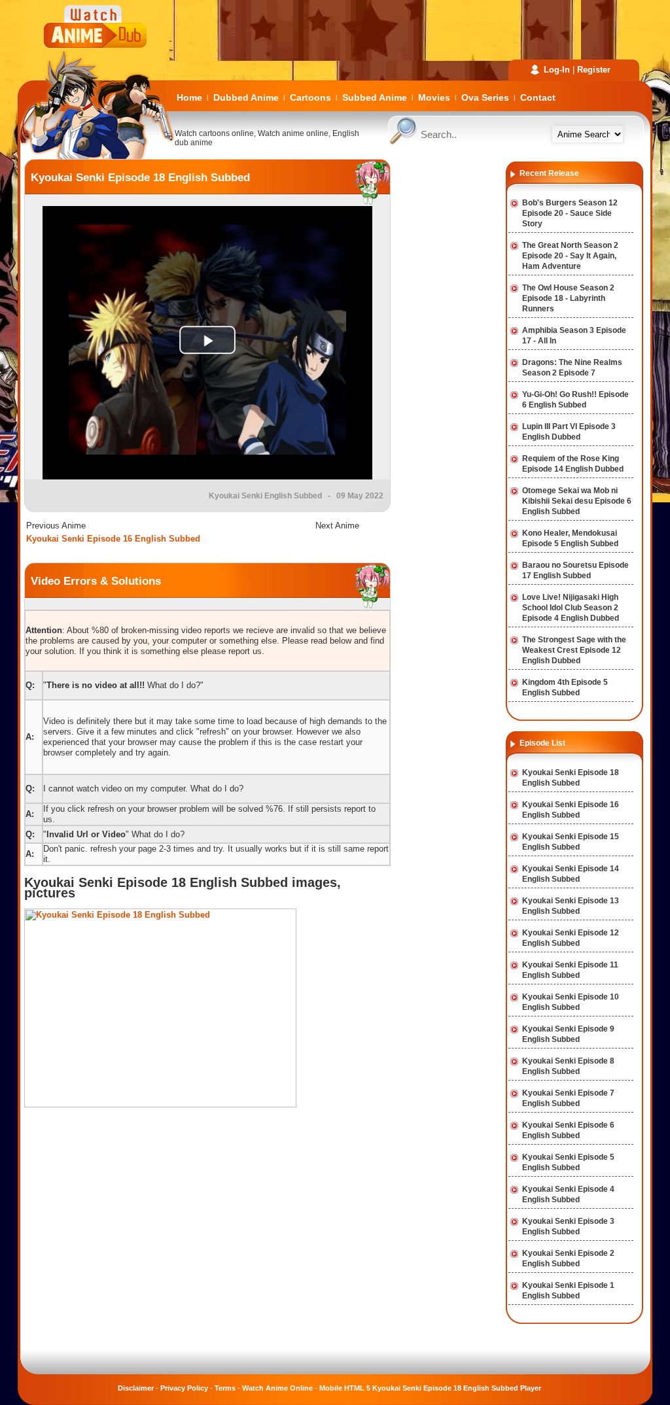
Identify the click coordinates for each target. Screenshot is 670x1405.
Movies (434, 97)
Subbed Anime (374, 97)
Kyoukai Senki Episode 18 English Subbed (140, 177)
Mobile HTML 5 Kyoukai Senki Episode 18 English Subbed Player (430, 1388)
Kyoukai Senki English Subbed (265, 495)
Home (189, 97)
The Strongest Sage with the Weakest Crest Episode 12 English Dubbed (574, 650)
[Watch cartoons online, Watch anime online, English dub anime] (96, 156)
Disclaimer (136, 1388)
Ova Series (485, 97)
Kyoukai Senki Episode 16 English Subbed (113, 539)
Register (593, 70)
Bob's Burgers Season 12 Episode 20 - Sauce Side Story (570, 213)
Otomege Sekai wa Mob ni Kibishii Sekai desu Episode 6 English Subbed (576, 501)
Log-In (557, 70)
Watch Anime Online (277, 1388)
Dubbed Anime (246, 97)
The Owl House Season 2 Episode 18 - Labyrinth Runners (568, 298)
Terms (225, 1388)
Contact (537, 97)
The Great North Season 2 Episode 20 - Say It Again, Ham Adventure (570, 256)
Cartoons (310, 97)
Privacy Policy (184, 1388)
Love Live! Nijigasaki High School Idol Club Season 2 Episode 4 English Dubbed (570, 608)
